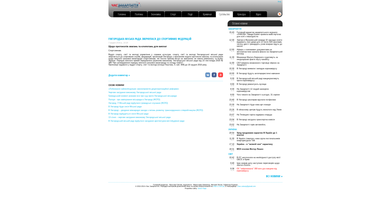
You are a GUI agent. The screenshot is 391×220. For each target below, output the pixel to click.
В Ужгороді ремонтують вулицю (251, 84)
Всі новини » (274, 176)
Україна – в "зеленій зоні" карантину (255, 144)
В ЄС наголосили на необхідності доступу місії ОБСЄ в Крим (258, 158)
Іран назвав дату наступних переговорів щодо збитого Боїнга (258, 164)
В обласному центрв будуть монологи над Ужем (259, 109)
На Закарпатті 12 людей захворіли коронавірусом (253, 90)
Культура (242, 14)
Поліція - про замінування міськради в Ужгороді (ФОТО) (134, 100)
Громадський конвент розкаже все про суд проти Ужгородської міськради (142, 96)
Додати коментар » (119, 75)
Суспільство (224, 14)
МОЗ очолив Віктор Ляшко (250, 149)
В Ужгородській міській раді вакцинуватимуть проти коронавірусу (258, 79)
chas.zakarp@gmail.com (246, 186)
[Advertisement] (164, 27)
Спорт (173, 14)
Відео (258, 14)
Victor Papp (202, 188)
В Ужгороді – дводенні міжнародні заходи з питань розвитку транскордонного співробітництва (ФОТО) (155, 110)
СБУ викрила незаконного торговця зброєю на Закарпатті (258, 64)
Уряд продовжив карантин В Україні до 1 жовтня (257, 134)
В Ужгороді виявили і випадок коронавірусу (257, 68)
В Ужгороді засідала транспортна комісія (256, 119)
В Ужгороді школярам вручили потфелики (256, 100)
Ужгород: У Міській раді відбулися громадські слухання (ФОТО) (138, 103)
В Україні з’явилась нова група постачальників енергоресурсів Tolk (258, 139)
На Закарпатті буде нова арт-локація (254, 104)
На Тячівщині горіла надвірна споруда (254, 115)
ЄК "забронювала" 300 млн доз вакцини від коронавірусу (257, 169)
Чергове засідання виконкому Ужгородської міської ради (134, 92)
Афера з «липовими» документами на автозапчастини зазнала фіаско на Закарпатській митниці (259, 51)
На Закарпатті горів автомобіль (251, 124)
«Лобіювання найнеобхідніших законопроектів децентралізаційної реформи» (143, 89)
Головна (122, 14)
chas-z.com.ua (218, 186)
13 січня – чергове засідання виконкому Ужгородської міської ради (139, 117)
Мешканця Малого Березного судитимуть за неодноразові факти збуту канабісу (257, 58)
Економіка (156, 14)
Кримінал (207, 14)
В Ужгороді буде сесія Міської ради (125, 107)
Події (190, 14)
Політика (139, 14)
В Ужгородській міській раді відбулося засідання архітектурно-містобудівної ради (146, 121)
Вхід (279, 1)
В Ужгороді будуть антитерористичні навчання (258, 73)
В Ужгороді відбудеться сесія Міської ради (128, 114)
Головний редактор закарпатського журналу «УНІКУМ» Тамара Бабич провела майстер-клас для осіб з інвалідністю (259, 34)
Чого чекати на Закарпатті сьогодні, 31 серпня (258, 95)
